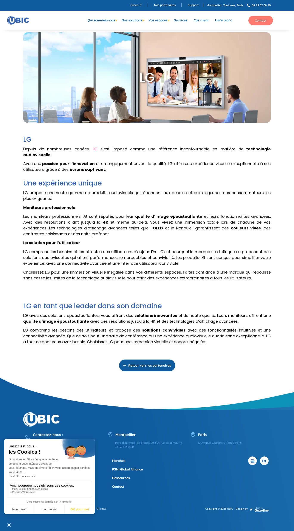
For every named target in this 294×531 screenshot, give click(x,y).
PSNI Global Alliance (127, 469)
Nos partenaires (165, 5)
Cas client (201, 20)
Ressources (121, 478)
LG (95, 149)
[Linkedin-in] (264, 460)
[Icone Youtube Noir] (252, 460)
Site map (101, 508)
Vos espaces (158, 20)
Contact (118, 486)
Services (180, 20)
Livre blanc (223, 20)
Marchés (118, 461)
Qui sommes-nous (101, 20)
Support (193, 5)
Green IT (136, 5)
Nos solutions (132, 20)
